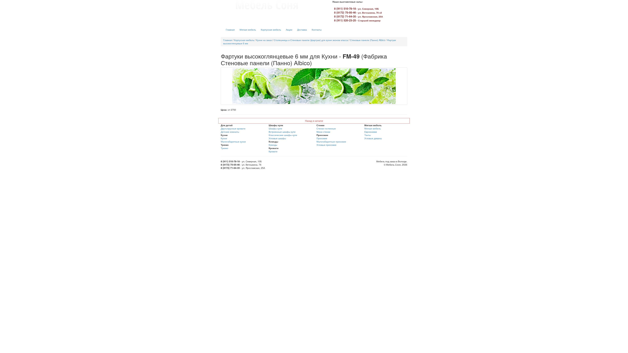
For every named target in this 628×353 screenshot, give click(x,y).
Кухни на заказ (264, 40)
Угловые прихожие (326, 144)
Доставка (302, 29)
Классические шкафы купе (283, 135)
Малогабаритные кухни (233, 141)
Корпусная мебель (271, 29)
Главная (230, 29)
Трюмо (224, 148)
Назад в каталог (314, 120)
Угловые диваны (373, 138)
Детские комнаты (230, 131)
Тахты (367, 135)
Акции (289, 29)
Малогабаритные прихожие (331, 141)
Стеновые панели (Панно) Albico (367, 40)
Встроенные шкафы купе (282, 131)
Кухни (224, 138)
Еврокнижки (370, 131)
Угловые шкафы (277, 138)
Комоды (273, 144)
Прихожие (321, 138)
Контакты (317, 29)
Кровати (273, 151)
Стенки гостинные (326, 128)
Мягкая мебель (248, 29)
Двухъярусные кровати (233, 128)
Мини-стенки (323, 131)
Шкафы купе (275, 128)
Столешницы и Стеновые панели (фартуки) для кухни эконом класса (311, 40)
